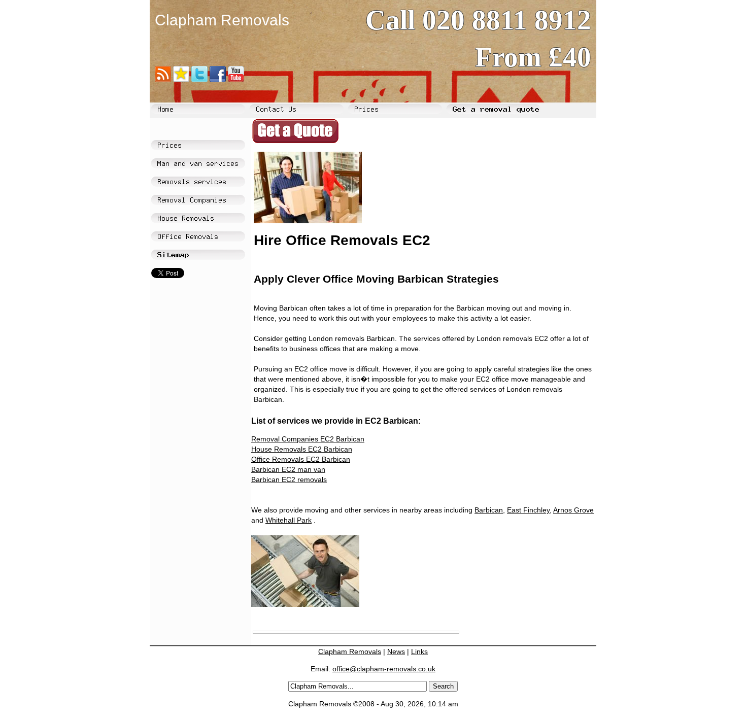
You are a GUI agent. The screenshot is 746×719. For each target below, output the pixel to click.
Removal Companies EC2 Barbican (307, 439)
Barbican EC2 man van (288, 469)
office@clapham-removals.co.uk (383, 669)
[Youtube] (236, 77)
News (396, 651)
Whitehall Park (288, 520)
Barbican (488, 510)
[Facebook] (218, 77)
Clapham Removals (349, 651)
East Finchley (528, 510)
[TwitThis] (199, 77)
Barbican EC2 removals (289, 479)
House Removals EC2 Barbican (301, 449)
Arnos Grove (573, 510)
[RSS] (163, 77)
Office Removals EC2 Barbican (300, 459)
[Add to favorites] (181, 77)
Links (419, 651)
